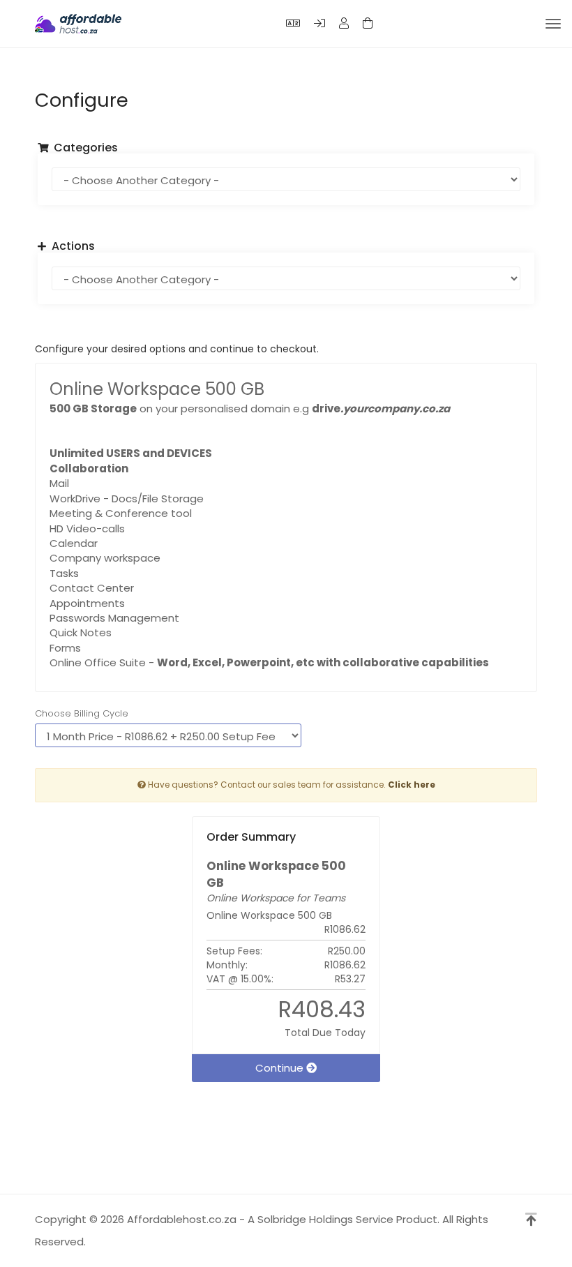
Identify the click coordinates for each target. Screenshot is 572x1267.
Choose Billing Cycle (81, 713)
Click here (411, 784)
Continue (280, 1067)
